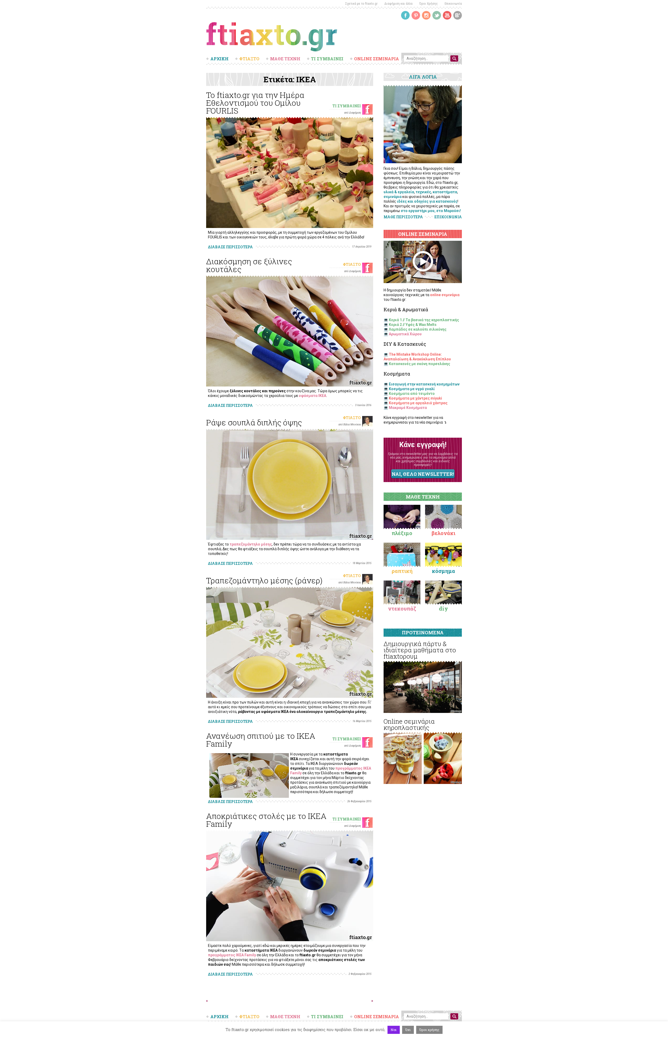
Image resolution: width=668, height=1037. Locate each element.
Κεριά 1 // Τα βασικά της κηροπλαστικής (424, 320)
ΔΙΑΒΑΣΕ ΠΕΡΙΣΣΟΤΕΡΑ (230, 246)
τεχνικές (423, 192)
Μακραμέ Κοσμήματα (408, 408)
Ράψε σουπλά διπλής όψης (254, 422)
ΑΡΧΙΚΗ (219, 59)
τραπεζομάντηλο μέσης (251, 544)
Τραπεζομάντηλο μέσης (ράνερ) (264, 580)
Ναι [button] (394, 1029)
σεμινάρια (393, 197)
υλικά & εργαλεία (399, 192)
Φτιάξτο (352, 264)
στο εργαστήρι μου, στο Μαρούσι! (431, 211)
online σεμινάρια (445, 295)
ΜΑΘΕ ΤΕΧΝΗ (285, 59)
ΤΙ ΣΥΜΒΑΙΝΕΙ (327, 59)
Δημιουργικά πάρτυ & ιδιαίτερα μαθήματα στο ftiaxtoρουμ (420, 650)
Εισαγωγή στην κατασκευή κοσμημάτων (424, 384)
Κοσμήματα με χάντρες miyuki (415, 398)
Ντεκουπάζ (402, 608)
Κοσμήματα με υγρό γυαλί (412, 389)
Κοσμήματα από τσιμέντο (412, 393)
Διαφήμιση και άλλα (398, 3)
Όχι (408, 1029)
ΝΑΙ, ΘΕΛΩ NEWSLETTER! (423, 474)
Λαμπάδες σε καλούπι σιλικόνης (417, 329)
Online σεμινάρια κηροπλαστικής (409, 724)
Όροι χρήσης (429, 1029)
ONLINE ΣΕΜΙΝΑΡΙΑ (376, 59)
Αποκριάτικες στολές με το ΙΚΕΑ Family (266, 820)
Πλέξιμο (402, 533)
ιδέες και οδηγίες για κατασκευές (427, 201)
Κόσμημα (443, 570)
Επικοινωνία (453, 3)
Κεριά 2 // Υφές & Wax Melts (413, 325)
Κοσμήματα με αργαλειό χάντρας (418, 403)
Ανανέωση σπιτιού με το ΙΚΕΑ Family (260, 740)
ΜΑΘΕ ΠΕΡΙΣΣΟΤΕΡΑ (403, 216)
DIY (443, 608)
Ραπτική (402, 570)
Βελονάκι (443, 533)
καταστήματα (445, 192)
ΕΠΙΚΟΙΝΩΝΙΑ (448, 217)
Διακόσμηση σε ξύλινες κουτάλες (249, 265)
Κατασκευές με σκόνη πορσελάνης (419, 364)
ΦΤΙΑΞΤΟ (249, 59)
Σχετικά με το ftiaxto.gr (361, 3)
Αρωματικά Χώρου (405, 334)
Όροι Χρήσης (428, 3)
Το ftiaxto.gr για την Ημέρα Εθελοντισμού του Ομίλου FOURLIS (255, 103)
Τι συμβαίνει (346, 105)
